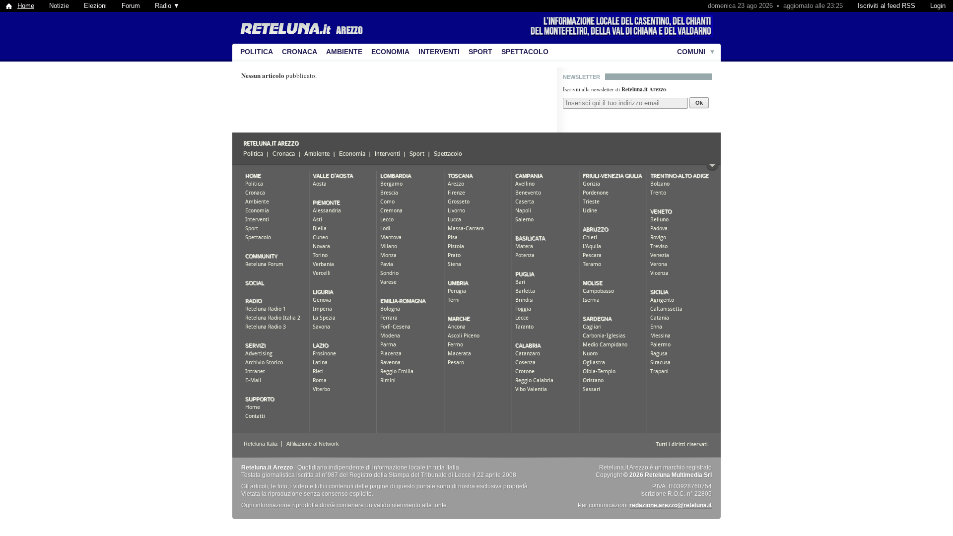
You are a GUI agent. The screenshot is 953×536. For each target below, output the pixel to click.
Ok (699, 103)
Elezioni (95, 5)
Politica (256, 52)
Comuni (691, 52)
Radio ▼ (167, 5)
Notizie (59, 5)
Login (938, 5)
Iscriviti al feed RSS (886, 5)
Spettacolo (524, 52)
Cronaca (299, 52)
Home (25, 5)
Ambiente (344, 52)
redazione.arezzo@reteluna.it (670, 505)
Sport (480, 52)
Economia (390, 52)
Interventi (439, 52)
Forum (131, 5)
